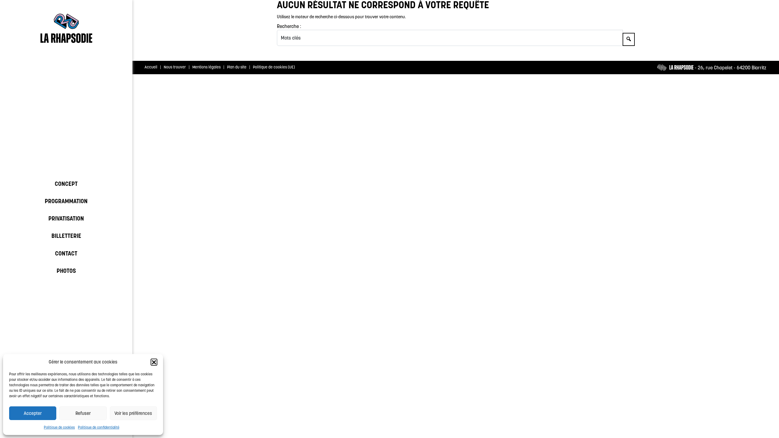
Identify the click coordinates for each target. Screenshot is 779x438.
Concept (66, 183)
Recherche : (289, 26)
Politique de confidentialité (98, 427)
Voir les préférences (133, 413)
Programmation (66, 201)
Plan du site (236, 67)
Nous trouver (175, 67)
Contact (66, 253)
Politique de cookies (59, 427)
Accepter (33, 413)
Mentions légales (206, 67)
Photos (66, 270)
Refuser (83, 413)
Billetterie (66, 235)
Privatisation (66, 218)
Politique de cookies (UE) (274, 67)
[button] (154, 362)
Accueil (151, 67)
